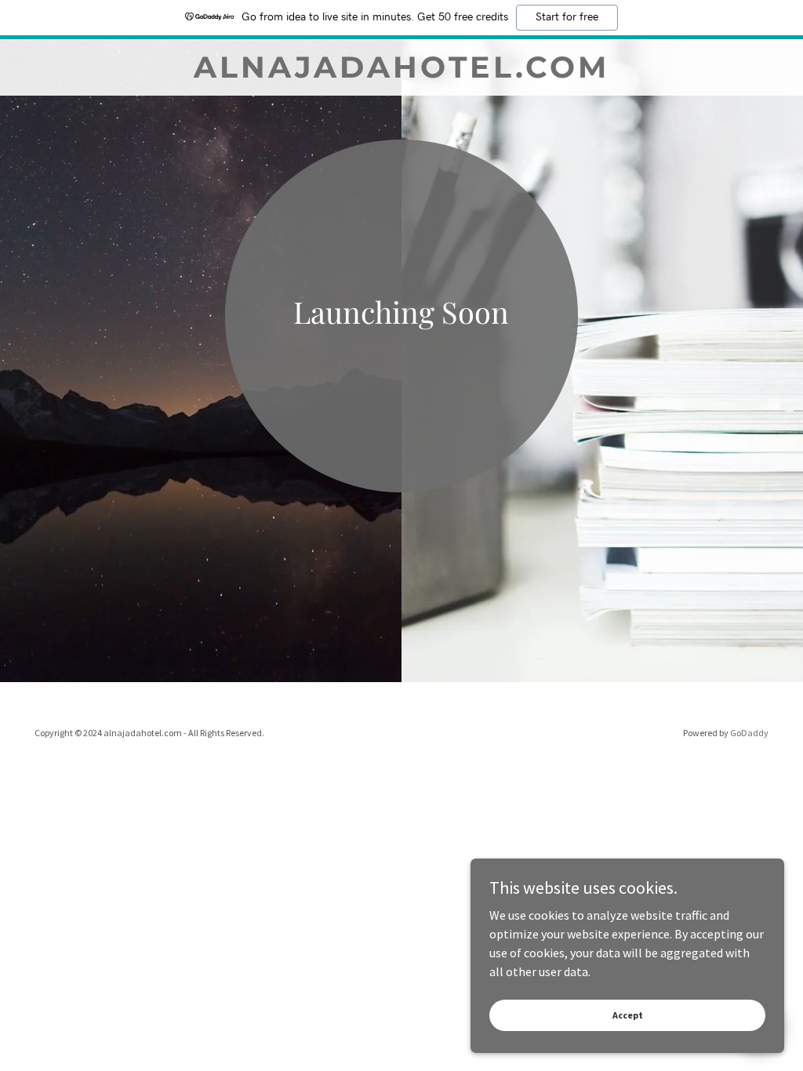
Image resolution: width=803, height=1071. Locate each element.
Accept (627, 1015)
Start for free (567, 17)
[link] (401, 73)
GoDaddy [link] (749, 733)
